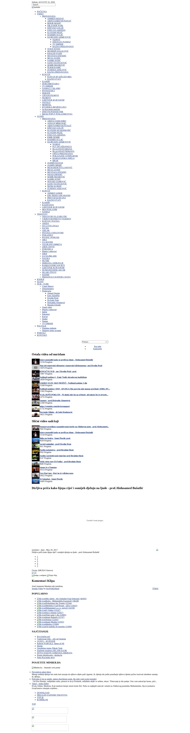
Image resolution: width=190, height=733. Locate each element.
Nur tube (97, 346)
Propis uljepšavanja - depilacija (49, 655)
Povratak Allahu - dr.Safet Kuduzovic (56, 412)
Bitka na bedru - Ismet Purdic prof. (55, 438)
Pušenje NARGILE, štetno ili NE (50, 643)
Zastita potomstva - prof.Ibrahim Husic (57, 450)
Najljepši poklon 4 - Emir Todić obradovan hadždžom (63, 377)
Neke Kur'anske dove (46, 657)
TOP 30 (40, 697)
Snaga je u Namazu (48, 467)
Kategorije (97, 349)
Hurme (40, 646)
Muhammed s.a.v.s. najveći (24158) (60, 608)
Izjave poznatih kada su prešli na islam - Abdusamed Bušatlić (66, 360)
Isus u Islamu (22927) (54, 613)
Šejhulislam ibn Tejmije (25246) (59, 603)
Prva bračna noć (43, 636)
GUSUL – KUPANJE (46, 641)
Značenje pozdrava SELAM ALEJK (52, 650)
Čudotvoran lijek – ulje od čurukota (51, 639)
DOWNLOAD (43, 693)
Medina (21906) (52, 624)
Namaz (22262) (52, 620)
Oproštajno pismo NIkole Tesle (49, 648)
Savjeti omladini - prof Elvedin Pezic (55, 444)
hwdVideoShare (52, 588)
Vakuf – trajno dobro (40, 684)
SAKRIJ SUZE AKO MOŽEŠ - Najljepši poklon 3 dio (63, 383)
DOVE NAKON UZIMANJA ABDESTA (54, 653)
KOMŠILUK (42, 700)
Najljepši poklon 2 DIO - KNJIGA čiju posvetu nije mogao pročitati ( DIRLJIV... (75, 389)
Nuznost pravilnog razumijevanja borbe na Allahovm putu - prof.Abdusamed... (74, 427)
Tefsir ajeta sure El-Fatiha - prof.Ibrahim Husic (60, 461)
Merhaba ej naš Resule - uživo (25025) (61, 606)
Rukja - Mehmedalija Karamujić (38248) (62, 601)
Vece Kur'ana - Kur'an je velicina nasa (56, 473)
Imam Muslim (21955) (55, 622)
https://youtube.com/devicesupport (55, 406)
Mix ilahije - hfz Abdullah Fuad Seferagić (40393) (66, 599)
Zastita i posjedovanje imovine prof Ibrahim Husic (61, 456)
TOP (34, 704)
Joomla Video (37, 588)
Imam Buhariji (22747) (55, 617)
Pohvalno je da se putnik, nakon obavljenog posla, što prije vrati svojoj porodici (64, 679)
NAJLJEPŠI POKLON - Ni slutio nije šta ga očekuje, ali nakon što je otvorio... (74, 395)
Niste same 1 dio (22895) (56, 615)
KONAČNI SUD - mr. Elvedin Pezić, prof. (58, 371)
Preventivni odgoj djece (41, 672)
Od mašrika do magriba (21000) (59, 627)
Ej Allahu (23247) (53, 610)
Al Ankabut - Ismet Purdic (51, 479)
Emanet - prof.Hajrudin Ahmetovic (55, 400)
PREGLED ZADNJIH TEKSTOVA (52, 695)
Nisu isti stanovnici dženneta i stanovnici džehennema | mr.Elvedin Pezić (71, 365)
